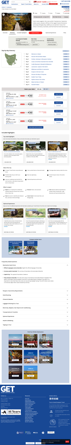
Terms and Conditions (24, 238)
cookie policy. (51, 442)
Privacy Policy (32, 238)
